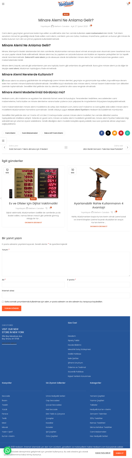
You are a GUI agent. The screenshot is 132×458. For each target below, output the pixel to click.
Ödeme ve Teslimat (77, 367)
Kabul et (120, 453)
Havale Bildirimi (74, 345)
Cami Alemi (10, 133)
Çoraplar (50, 418)
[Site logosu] (66, 3)
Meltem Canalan (61, 26)
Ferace (5, 414)
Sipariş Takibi (73, 340)
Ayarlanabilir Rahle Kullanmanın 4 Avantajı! (98, 205)
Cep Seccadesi (52, 400)
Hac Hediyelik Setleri (99, 436)
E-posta (71, 279)
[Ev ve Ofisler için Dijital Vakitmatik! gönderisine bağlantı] (33, 182)
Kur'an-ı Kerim (8, 436)
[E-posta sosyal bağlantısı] (114, 133)
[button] (7, 450)
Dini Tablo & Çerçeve (55, 414)
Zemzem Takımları (98, 414)
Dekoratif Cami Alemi (53, 133)
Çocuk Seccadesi (53, 405)
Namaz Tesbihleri (97, 423)
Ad (4, 279)
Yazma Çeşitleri (97, 400)
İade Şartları (73, 358)
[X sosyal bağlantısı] (108, 133)
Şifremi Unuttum (75, 362)
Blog (66, 14)
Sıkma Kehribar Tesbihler (101, 427)
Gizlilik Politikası (74, 354)
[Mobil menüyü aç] (3, 3)
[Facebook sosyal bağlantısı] (101, 133)
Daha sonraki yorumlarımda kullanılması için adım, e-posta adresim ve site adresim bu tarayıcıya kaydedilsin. (54, 301)
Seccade (6, 396)
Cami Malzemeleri (30, 133)
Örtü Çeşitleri (52, 436)
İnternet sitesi (8, 290)
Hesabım (72, 336)
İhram (4, 400)
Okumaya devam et (33, 222)
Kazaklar (49, 423)
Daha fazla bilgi (103, 453)
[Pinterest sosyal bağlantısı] (121, 133)
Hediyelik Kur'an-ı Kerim (100, 409)
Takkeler (93, 405)
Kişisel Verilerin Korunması (79, 376)
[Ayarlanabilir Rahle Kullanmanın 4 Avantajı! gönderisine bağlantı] (98, 182)
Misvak (5, 427)
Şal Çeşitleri (51, 431)
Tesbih (5, 405)
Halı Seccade (51, 409)
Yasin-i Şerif (7, 431)
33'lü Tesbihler (96, 418)
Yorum (6, 249)
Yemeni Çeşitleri (97, 396)
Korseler (49, 427)
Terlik (4, 418)
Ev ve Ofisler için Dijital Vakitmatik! (33, 203)
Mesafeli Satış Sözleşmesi (79, 349)
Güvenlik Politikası (76, 371)
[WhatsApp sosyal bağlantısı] (127, 133)
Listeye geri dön (66, 147)
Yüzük (4, 409)
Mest (4, 423)
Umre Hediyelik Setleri (55, 396)
